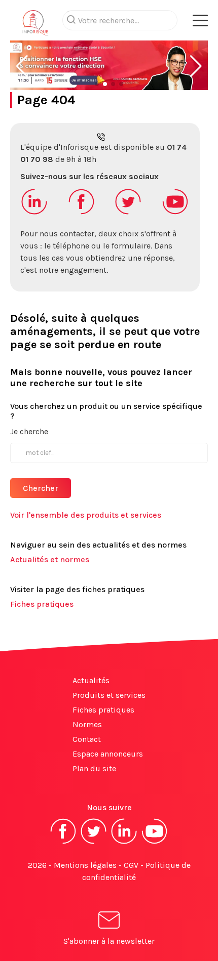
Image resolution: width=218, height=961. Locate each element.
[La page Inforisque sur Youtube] (175, 213)
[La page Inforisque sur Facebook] (81, 213)
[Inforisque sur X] (94, 843)
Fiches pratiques (42, 604)
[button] (22, 66)
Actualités (91, 680)
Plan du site (94, 768)
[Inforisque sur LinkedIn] (124, 843)
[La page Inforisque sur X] (128, 213)
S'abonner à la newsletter (109, 941)
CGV (131, 865)
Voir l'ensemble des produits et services (85, 515)
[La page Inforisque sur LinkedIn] (34, 213)
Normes (87, 724)
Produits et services (109, 695)
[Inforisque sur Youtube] (154, 843)
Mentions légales (85, 865)
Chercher (40, 488)
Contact (86, 739)
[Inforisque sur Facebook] (63, 843)
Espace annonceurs (107, 754)
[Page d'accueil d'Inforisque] (35, 25)
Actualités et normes (49, 559)
